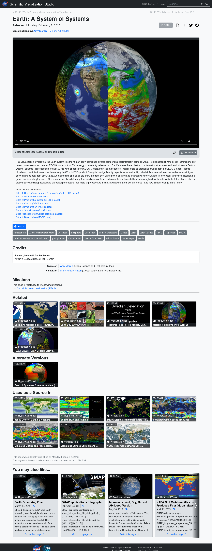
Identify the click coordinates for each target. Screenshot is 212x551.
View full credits (60, 31)
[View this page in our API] (177, 25)
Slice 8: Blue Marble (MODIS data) (33, 217)
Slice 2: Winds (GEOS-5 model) (32, 196)
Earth (20, 226)
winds (141, 238)
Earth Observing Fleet (29, 502)
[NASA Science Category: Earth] (34, 506)
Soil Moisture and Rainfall (74, 419)
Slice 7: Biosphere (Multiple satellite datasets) (39, 213)
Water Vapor (128, 238)
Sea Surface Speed (93, 238)
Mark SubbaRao (156, 548)
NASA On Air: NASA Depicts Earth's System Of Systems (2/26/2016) (34, 350)
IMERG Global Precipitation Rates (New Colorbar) (127, 419)
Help (162, 4)
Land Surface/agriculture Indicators (31, 238)
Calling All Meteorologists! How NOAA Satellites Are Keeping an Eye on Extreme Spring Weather (35, 324)
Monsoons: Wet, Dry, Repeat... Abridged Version (129, 503)
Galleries (149, 4)
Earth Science (146, 232)
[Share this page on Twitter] (190, 25)
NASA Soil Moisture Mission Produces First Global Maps (175, 503)
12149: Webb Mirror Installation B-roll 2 (171, 12)
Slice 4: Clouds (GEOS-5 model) (32, 203)
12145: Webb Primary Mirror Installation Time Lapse (43, 12)
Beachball (62, 232)
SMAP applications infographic (82, 502)
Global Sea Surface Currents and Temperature (78, 445)
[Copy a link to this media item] (174, 152)
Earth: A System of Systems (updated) (35, 385)
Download (188, 152)
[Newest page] (198, 12)
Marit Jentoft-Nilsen (71, 270)
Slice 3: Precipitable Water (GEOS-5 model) (38, 200)
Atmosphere (20, 232)
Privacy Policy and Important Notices (117, 548)
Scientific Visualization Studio (32, 4)
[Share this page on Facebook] (197, 25)
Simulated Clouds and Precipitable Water (33, 445)
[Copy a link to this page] (184, 25)
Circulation (90, 232)
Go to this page (33, 534)
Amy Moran (40, 31)
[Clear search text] (201, 4)
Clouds (124, 232)
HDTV (159, 232)
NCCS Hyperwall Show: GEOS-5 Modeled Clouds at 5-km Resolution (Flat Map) (126, 445)
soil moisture (112, 238)
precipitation (58, 238)
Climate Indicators (108, 232)
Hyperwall (170, 232)
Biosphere (76, 232)
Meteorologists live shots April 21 (170, 324)
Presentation (74, 238)
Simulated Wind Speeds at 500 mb (171, 419)
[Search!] (207, 4)
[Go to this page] (35, 313)
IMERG (182, 232)
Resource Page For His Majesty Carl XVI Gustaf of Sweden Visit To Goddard (127, 324)
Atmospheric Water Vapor (41, 232)
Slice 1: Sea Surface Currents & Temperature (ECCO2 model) (47, 193)
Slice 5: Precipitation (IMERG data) (34, 206)
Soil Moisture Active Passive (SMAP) (36, 288)
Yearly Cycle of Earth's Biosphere (32, 419)
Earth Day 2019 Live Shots (75, 324)
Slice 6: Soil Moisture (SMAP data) (33, 210)
